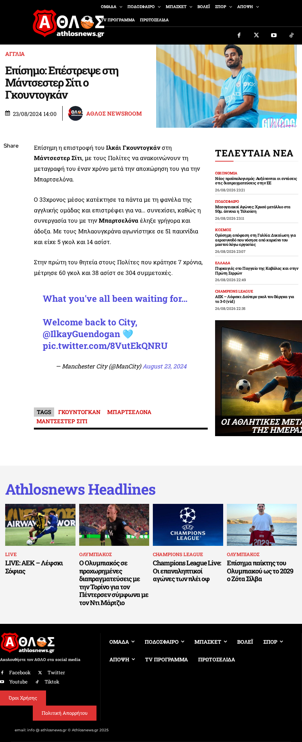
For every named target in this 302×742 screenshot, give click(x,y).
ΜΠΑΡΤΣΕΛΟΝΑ (129, 412)
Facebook (20, 672)
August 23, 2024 (164, 366)
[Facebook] (239, 36)
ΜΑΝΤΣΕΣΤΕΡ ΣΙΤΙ (61, 421)
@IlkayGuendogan (81, 334)
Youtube (18, 681)
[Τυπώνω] (11, 267)
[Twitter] (257, 36)
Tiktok (52, 681)
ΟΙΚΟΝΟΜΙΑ (226, 173)
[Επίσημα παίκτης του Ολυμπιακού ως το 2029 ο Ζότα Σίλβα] (262, 525)
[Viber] (11, 215)
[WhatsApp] (11, 198)
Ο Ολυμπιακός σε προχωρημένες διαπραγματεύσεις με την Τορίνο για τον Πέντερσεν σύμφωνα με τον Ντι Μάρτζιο (113, 582)
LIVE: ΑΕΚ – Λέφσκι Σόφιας (34, 566)
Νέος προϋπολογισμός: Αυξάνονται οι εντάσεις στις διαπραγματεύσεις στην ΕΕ (256, 181)
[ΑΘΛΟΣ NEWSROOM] (76, 113)
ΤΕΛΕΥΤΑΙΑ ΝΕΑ (254, 153)
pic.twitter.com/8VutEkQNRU (105, 345)
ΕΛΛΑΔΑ (222, 263)
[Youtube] (274, 36)
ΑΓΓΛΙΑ (15, 54)
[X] (11, 181)
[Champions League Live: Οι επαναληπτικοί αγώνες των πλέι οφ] (188, 525)
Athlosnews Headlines (80, 489)
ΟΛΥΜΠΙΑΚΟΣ (95, 554)
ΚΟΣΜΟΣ (223, 230)
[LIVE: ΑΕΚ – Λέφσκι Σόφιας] (40, 525)
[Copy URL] (11, 250)
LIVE (11, 554)
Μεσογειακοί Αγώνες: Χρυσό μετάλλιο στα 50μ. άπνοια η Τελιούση (252, 209)
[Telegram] (11, 233)
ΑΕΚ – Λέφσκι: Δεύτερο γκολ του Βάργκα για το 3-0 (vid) (254, 299)
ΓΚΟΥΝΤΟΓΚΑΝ (79, 412)
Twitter (56, 672)
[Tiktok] (292, 36)
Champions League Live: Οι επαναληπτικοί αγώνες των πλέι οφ (187, 570)
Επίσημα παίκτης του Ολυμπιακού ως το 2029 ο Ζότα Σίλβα (260, 570)
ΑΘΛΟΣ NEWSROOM (114, 113)
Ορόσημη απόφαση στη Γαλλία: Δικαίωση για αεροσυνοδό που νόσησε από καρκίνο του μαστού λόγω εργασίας (255, 239)
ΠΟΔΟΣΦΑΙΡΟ (227, 201)
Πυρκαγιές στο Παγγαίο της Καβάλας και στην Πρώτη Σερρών (256, 270)
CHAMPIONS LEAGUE (234, 291)
